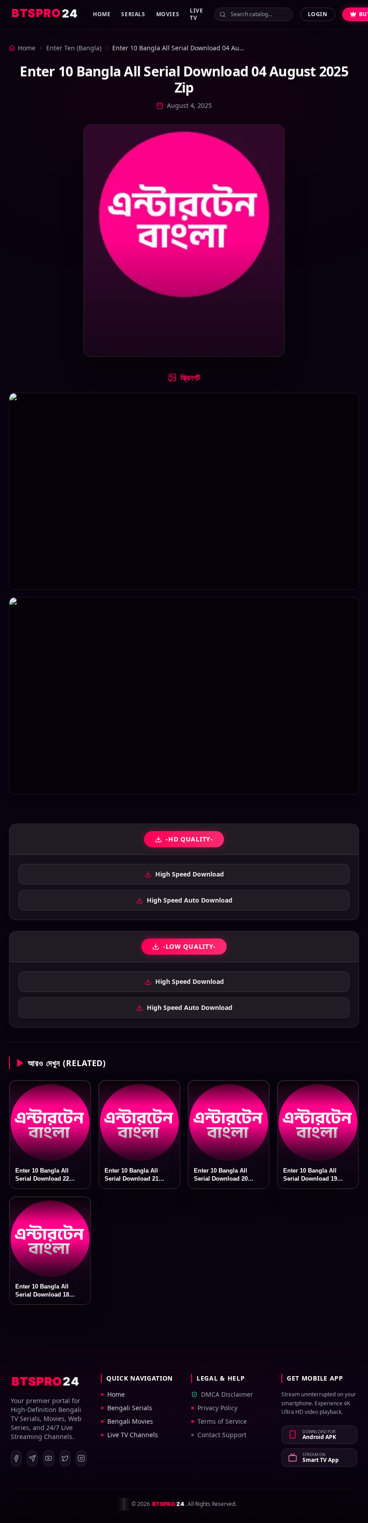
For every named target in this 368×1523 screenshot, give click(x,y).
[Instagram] (81, 1458)
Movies (168, 14)
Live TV (196, 14)
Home (101, 14)
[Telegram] (32, 1458)
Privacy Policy (217, 1407)
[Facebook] (16, 1458)
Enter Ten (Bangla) (73, 48)
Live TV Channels (132, 1434)
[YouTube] (48, 1458)
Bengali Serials (129, 1407)
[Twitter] (65, 1458)
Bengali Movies (130, 1421)
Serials (133, 14)
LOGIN (318, 14)
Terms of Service (222, 1421)
